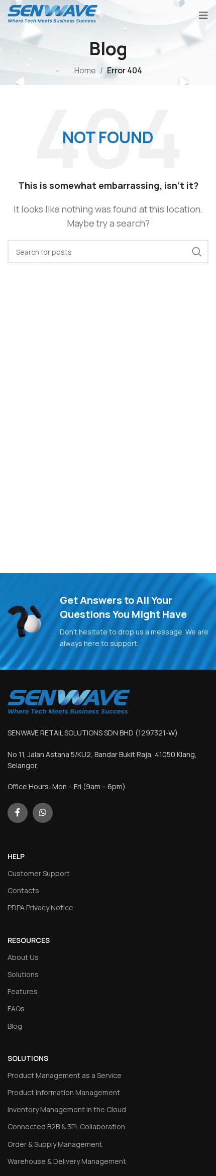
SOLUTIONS (28, 1058)
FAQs (16, 1008)
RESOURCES (29, 940)
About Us (23, 957)
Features (23, 991)
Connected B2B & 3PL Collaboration (66, 1126)
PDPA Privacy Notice (40, 907)
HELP (16, 856)
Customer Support (39, 873)
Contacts (23, 890)
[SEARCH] (196, 251)
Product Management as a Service (65, 1075)
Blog (15, 1026)
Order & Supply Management (55, 1144)
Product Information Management (64, 1092)
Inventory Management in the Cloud (67, 1109)
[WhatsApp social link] (43, 813)
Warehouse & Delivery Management (67, 1161)
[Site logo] (52, 14)
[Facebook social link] (18, 813)
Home (85, 70)
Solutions (23, 974)
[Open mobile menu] (203, 15)
